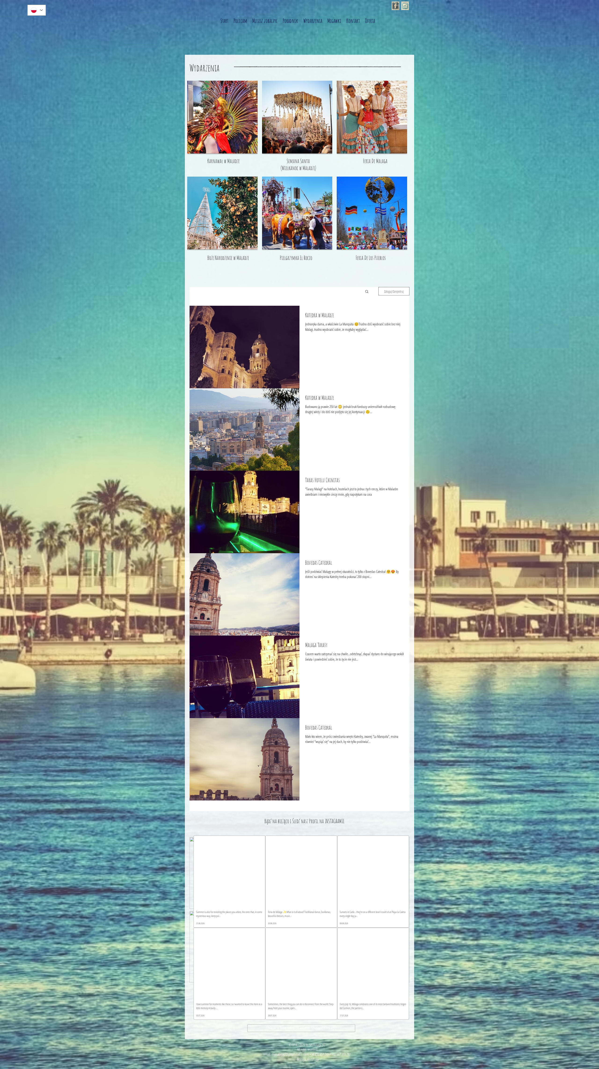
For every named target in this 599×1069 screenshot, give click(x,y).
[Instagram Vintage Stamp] (405, 6)
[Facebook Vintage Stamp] (395, 6)
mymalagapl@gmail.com (286, 1054)
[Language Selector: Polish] (36, 10)
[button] (367, 291)
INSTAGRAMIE (334, 821)
